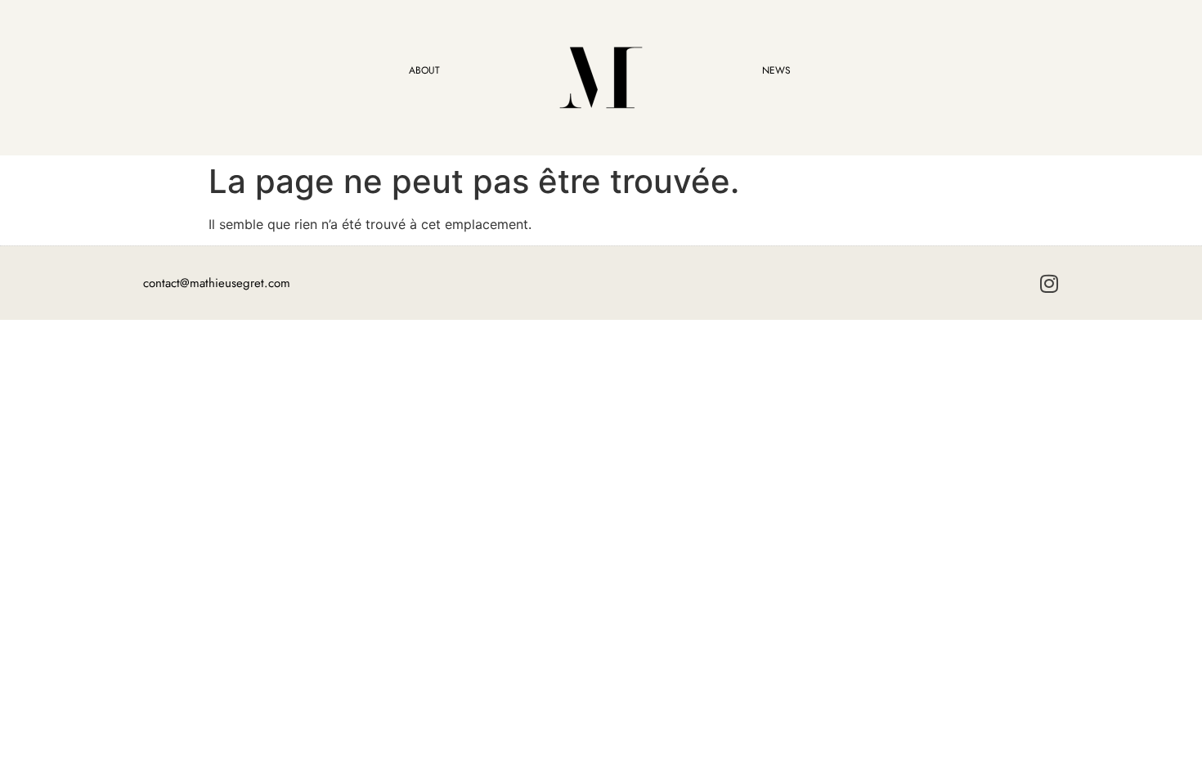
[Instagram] (1048, 283)
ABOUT (424, 70)
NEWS (776, 70)
